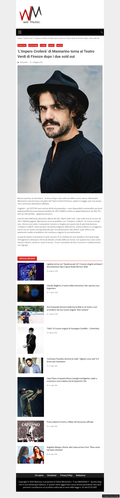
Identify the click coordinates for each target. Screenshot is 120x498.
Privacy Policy (66, 475)
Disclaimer (52, 475)
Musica (59, 45)
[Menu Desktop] (19, 32)
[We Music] (30, 14)
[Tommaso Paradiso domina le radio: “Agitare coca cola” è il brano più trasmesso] (30, 365)
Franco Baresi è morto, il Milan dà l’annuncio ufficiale (70, 422)
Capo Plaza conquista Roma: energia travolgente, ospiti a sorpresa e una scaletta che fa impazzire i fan (72, 379)
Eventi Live (22, 45)
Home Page (33, 45)
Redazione (80, 475)
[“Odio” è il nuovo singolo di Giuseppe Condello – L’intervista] (30, 340)
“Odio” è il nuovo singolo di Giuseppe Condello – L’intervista (73, 328)
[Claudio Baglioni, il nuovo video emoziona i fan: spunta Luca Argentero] (30, 293)
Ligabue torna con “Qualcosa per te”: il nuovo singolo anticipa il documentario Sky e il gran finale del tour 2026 (74, 265)
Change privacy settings (111, 496)
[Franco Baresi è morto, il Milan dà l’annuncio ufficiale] (30, 431)
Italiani (51, 45)
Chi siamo (39, 475)
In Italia (43, 45)
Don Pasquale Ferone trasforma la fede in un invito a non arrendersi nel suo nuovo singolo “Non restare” (72, 308)
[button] (102, 32)
